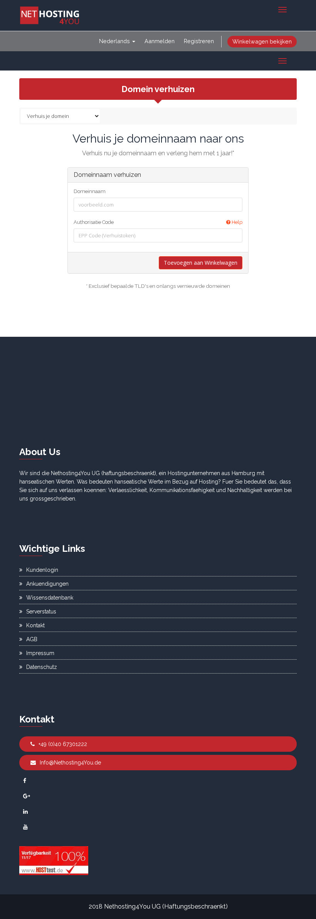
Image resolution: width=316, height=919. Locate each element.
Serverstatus (41, 611)
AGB (31, 639)
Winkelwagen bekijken (262, 41)
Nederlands (115, 41)
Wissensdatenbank (49, 598)
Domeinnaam (90, 191)
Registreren (199, 41)
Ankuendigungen (47, 584)
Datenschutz (41, 667)
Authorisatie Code (158, 222)
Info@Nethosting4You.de (70, 762)
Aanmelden (160, 41)
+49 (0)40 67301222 (63, 744)
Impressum (40, 653)
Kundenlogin (42, 570)
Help (236, 222)
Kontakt (35, 625)
